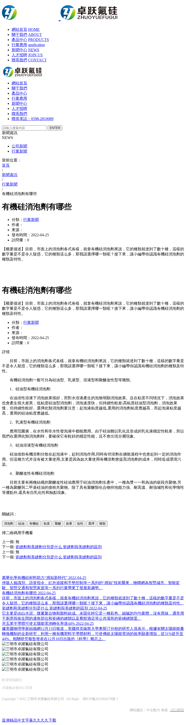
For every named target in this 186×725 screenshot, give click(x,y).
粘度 (47, 523)
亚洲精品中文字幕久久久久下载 (29, 720)
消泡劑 (8, 523)
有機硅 (34, 523)
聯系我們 (19, 60)
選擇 (91, 523)
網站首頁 (19, 29)
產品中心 (19, 40)
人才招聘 (19, 55)
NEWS (33, 50)
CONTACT (37, 60)
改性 (80, 523)
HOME (34, 29)
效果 (69, 523)
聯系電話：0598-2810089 (33, 119)
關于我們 (19, 35)
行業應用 (19, 45)
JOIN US (35, 55)
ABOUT (35, 35)
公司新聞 (19, 146)
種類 (102, 523)
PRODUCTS (38, 40)
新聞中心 (19, 50)
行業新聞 (19, 151)
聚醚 (58, 523)
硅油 (21, 523)
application (36, 45)
